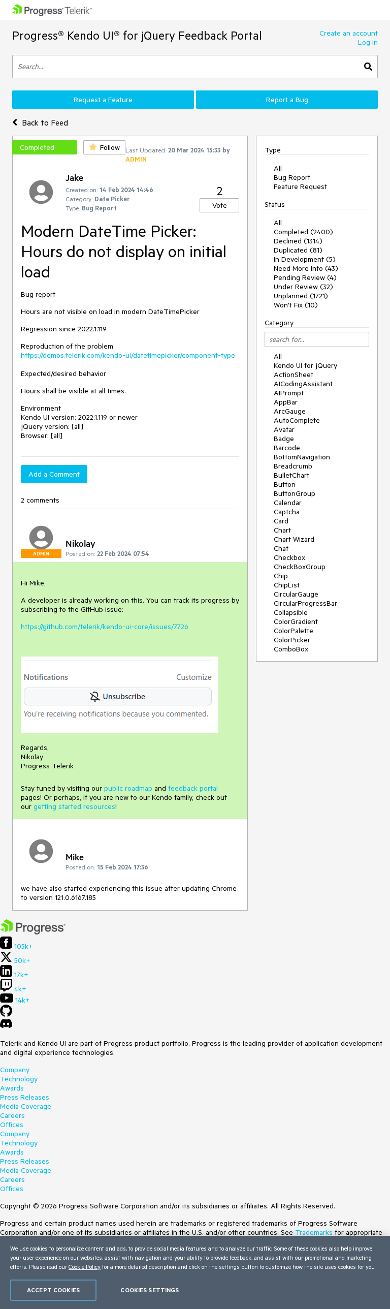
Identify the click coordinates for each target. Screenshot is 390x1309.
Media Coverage (25, 1106)
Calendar (288, 502)
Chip (281, 575)
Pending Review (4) (305, 277)
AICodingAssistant (303, 383)
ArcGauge (290, 411)
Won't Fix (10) (296, 304)
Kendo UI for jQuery (305, 365)
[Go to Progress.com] (33, 932)
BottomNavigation (302, 456)
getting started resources (74, 806)
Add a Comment (54, 474)
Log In (368, 42)
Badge (284, 438)
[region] (195, 1272)
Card (281, 520)
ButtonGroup (294, 493)
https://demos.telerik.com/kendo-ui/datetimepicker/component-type (128, 355)
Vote (219, 205)
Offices (11, 1124)
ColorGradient (296, 621)
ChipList (287, 584)
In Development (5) (305, 259)
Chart (282, 530)
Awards (12, 1088)
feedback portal (193, 788)
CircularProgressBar (305, 603)
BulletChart (291, 475)
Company (14, 1069)
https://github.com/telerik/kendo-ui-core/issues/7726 (104, 626)
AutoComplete (297, 420)
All (278, 168)
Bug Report (292, 177)
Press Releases (24, 1097)
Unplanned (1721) (301, 295)
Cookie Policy (85, 1266)
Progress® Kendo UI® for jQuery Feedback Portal (137, 35)
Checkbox (289, 557)
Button (285, 484)
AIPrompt (289, 392)
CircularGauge (296, 594)
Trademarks (314, 1232)
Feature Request (300, 186)
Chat (281, 548)
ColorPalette (293, 630)
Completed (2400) (303, 231)
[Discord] (6, 1026)
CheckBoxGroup (300, 566)
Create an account (348, 33)
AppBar (286, 402)
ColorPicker (292, 639)
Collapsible (291, 612)
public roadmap (128, 788)
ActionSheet (293, 374)
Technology (19, 1078)
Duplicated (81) (298, 250)
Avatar (284, 429)
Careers (12, 1115)
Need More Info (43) (306, 268)
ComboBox (291, 648)
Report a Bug (287, 99)
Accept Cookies (53, 1290)
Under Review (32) (303, 286)
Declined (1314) (298, 240)
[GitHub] (6, 1014)
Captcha (287, 511)
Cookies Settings (149, 1290)
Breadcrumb (293, 466)
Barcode (287, 447)
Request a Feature (103, 99)
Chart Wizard (294, 539)
